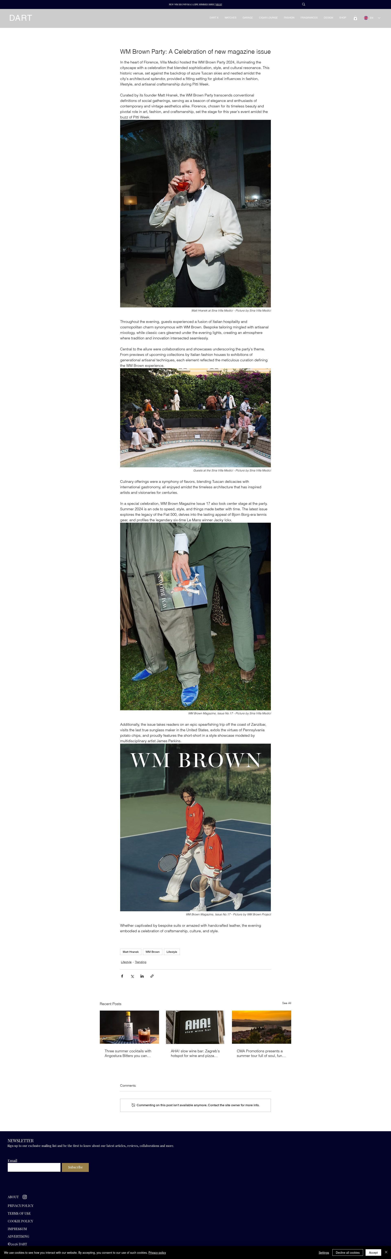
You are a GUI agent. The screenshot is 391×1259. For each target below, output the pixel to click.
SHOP (219, 4)
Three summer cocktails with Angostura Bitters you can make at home (128, 1053)
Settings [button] (324, 1252)
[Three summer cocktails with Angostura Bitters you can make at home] (129, 1027)
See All (286, 1003)
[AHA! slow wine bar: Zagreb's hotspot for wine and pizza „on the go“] (195, 1027)
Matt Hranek (131, 951)
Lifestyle (172, 951)
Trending (140, 962)
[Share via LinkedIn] (142, 976)
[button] (355, 18)
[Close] (386, 1252)
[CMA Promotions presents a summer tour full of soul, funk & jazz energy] (261, 1027)
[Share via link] (152, 976)
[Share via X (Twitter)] (132, 976)
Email (12, 1161)
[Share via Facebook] (122, 976)
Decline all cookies (348, 1252)
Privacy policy (157, 1252)
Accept (373, 1252)
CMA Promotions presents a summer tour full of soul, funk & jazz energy (260, 1053)
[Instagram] (24, 1197)
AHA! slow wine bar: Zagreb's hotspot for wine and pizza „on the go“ (195, 1053)
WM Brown (153, 951)
